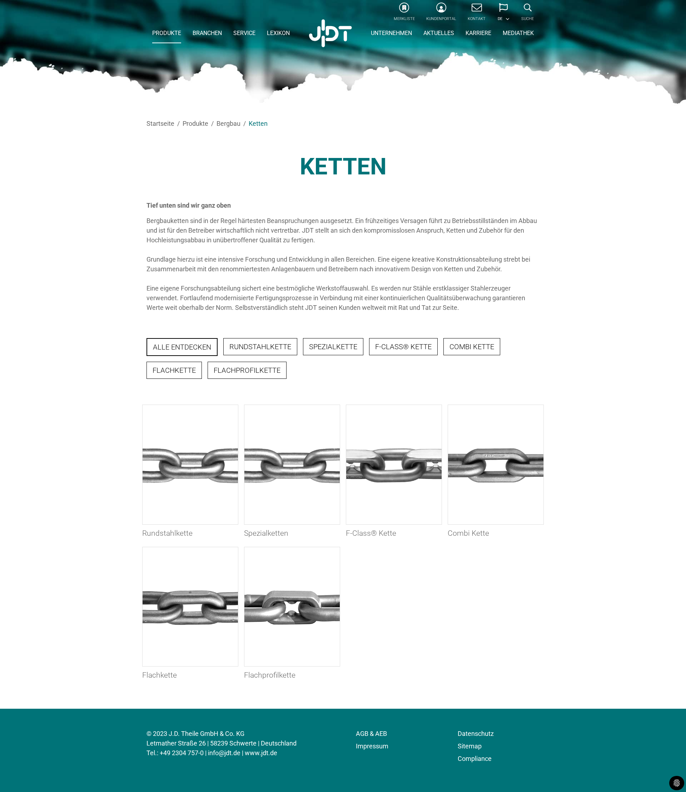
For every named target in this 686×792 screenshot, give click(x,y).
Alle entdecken (182, 347)
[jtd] (330, 34)
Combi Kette (471, 346)
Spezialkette (333, 346)
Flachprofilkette (247, 370)
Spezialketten (266, 533)
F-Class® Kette (403, 346)
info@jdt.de (224, 753)
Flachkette (174, 370)
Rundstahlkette (260, 346)
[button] (503, 14)
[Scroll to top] (669, 775)
